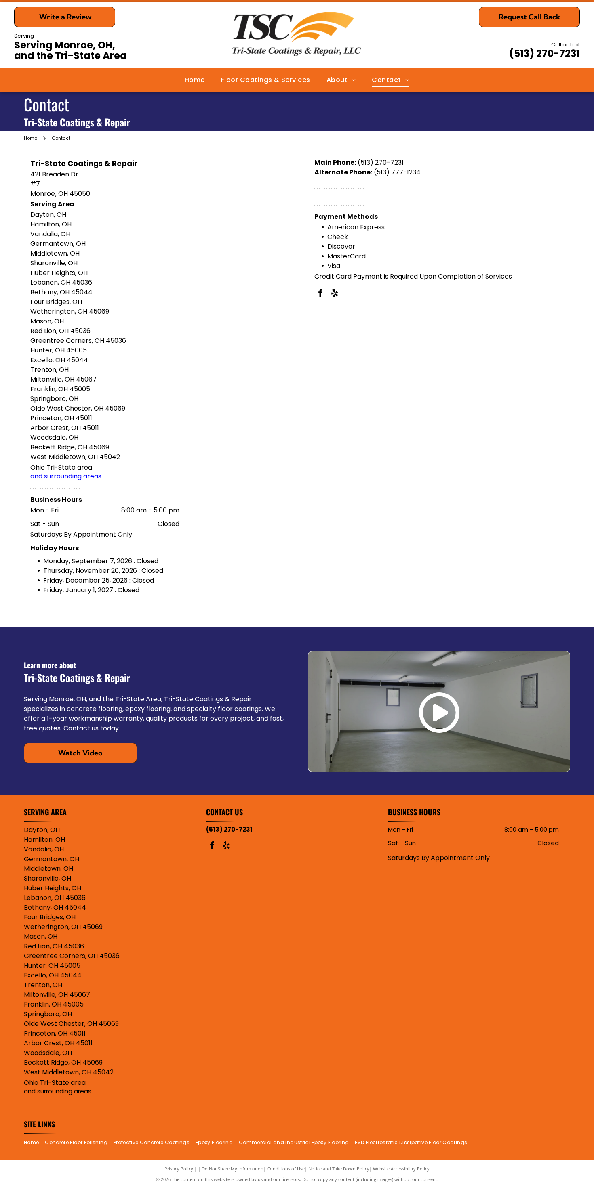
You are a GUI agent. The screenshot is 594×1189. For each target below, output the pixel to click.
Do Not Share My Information (232, 1169)
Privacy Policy (178, 1169)
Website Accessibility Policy (401, 1169)
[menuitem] (195, 80)
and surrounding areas (65, 476)
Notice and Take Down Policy (338, 1169)
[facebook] (320, 294)
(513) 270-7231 (544, 53)
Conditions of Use (286, 1169)
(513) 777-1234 (397, 172)
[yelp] (335, 294)
